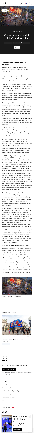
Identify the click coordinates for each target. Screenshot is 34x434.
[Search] (21, 3)
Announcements (8, 42)
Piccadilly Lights (16, 42)
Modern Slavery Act (7, 388)
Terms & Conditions (7, 381)
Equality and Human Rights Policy (10, 391)
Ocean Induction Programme (9, 397)
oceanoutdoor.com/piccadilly (21, 272)
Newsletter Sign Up (8, 369)
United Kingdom (6, 407)
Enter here (17, 429)
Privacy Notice (5, 385)
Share (17, 47)
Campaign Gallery (6, 394)
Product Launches (25, 42)
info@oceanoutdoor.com (8, 403)
